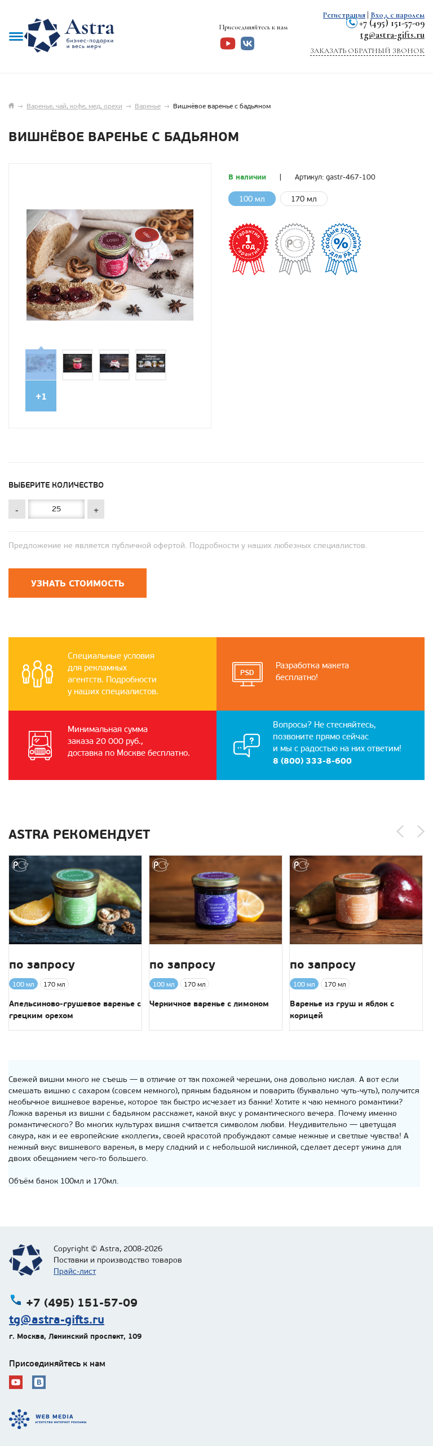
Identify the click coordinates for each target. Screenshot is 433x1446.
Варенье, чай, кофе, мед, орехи (74, 106)
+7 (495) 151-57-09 (392, 23)
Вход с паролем (397, 15)
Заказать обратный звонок (367, 50)
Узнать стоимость (78, 583)
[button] (400, 831)
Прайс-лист (75, 1271)
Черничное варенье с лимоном (209, 1003)
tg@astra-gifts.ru (392, 35)
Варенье (148, 106)
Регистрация (344, 15)
